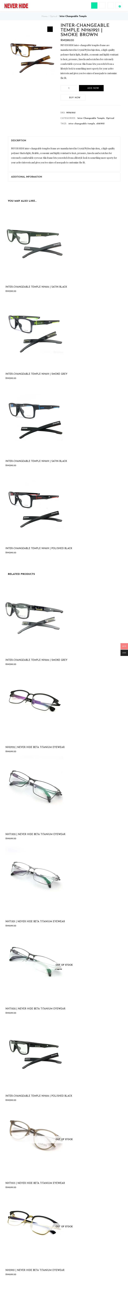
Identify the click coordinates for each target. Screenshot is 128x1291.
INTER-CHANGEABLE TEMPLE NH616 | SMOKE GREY (36, 660)
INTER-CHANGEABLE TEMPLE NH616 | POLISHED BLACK (38, 1096)
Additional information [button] (26, 177)
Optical (53, 16)
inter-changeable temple (82, 124)
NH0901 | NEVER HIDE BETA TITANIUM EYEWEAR (34, 1270)
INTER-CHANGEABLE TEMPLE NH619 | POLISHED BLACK (38, 548)
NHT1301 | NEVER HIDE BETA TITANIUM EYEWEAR (35, 922)
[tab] (64, 140)
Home (44, 16)
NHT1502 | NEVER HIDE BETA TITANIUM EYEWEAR (35, 1009)
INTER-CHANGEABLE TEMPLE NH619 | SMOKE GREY (36, 374)
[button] (50, 29)
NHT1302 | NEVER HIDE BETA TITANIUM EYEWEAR (35, 834)
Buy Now (74, 98)
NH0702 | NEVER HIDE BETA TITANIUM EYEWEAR (35, 747)
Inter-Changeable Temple (73, 16)
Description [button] (18, 141)
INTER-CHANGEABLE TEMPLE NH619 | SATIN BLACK (36, 461)
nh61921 (100, 124)
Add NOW (93, 88)
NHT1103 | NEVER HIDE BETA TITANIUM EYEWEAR (35, 1183)
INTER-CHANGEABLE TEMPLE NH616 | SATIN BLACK (36, 287)
